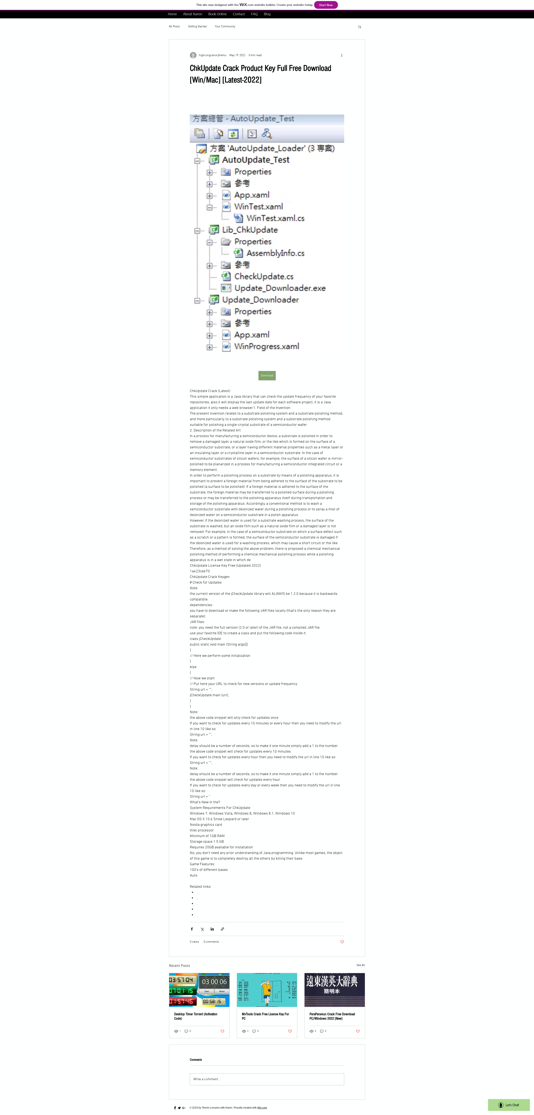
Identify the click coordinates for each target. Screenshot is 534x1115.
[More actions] (341, 55)
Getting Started (197, 26)
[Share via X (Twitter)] (202, 929)
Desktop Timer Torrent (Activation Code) (195, 1016)
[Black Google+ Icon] (183, 1108)
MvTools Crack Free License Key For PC (265, 1016)
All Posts (174, 26)
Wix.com (262, 1107)
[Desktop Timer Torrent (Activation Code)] (199, 990)
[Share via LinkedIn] (212, 929)
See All (360, 965)
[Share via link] (222, 929)
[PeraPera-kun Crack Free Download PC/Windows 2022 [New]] (335, 990)
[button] (360, 26)
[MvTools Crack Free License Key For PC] (267, 990)
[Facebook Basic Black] (175, 1108)
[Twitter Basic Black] (179, 1108)
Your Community (225, 26)
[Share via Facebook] (192, 929)
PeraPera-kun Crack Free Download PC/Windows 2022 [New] (332, 1016)
